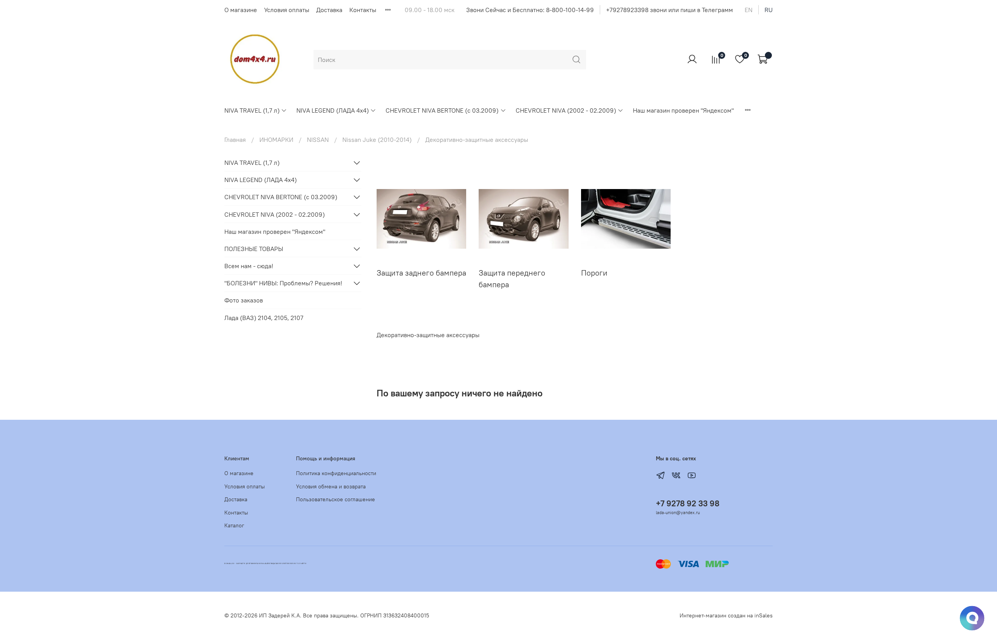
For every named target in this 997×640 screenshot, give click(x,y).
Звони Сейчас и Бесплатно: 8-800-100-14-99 (530, 10)
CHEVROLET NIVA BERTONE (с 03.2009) (442, 110)
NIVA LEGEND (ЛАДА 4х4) (332, 110)
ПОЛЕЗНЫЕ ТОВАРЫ (253, 249)
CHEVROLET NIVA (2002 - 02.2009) (566, 110)
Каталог (234, 525)
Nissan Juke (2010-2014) (377, 139)
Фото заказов (243, 300)
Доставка (329, 10)
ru (768, 10)
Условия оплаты (286, 10)
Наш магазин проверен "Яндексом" (683, 110)
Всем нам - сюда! (248, 266)
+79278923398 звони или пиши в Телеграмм (669, 10)
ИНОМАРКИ (276, 139)
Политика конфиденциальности (336, 473)
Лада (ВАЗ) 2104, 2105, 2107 (263, 318)
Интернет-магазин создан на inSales (726, 615)
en (748, 10)
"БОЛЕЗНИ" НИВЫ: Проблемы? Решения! (283, 283)
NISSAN (318, 139)
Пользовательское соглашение (335, 499)
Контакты (362, 10)
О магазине (240, 10)
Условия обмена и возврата (331, 486)
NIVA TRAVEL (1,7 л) (252, 110)
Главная (235, 139)
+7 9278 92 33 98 (687, 503)
